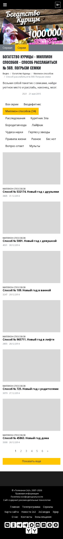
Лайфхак (37, 125)
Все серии (11, 104)
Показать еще (31, 461)
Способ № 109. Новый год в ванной (27, 290)
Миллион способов (14, 188)
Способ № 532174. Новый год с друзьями (31, 191)
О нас (15, 516)
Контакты (26, 516)
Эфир (56, 511)
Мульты (34, 146)
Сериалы (48, 506)
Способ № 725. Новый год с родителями (30, 389)
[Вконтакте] (7, 525)
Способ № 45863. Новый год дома (26, 438)
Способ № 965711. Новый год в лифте (28, 339)
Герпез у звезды (39, 132)
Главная (14, 506)
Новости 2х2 (28, 511)
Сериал (7, 48)
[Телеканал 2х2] (19, 525)
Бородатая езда (15, 125)
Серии (22, 48)
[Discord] (37, 525)
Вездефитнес (32, 104)
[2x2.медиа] (25, 525)
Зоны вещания (43, 516)
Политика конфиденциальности (27, 496)
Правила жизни (15, 139)
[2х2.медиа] (56, 525)
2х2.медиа (44, 511)
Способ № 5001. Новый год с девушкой (30, 241)
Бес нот (51, 139)
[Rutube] (44, 525)
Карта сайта (12, 511)
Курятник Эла (39, 118)
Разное (36, 139)
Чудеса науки (14, 132)
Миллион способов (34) (20, 111)
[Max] (31, 525)
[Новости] (34, 531)
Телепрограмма (31, 506)
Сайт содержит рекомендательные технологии (27, 500)
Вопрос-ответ (14, 146)
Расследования (15, 118)
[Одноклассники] (13, 525)
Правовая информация (27, 493)
